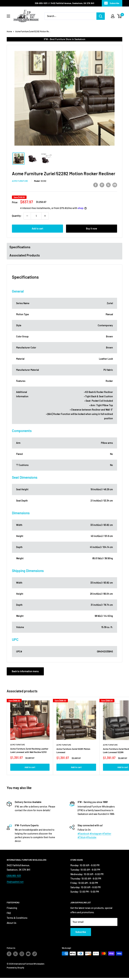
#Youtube (91, 837)
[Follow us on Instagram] (21, 953)
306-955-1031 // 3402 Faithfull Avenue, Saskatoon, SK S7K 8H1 (64, 3)
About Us (11, 922)
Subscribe (114, 3)
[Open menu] (8, 16)
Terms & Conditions (17, 917)
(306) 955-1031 (14, 875)
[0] (119, 16)
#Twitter (106, 833)
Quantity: (17, 215)
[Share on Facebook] (95, 184)
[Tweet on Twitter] (108, 184)
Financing (12, 908)
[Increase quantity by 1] (45, 215)
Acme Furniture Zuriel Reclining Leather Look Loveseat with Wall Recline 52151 (29, 750)
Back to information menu (25, 671)
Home (9, 31)
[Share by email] (114, 184)
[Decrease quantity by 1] (27, 215)
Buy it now (91, 228)
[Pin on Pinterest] (102, 184)
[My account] (112, 16)
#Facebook (83, 833)
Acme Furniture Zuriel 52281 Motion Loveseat (73, 751)
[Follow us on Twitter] (15, 953)
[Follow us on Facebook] (9, 953)
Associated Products (24, 255)
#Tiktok (82, 837)
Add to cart (37, 228)
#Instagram (96, 833)
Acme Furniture (20, 181)
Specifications (19, 247)
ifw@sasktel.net (15, 881)
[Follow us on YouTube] (28, 953)
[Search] (100, 16)
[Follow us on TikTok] (34, 953)
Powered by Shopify (15, 967)
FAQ (9, 913)
